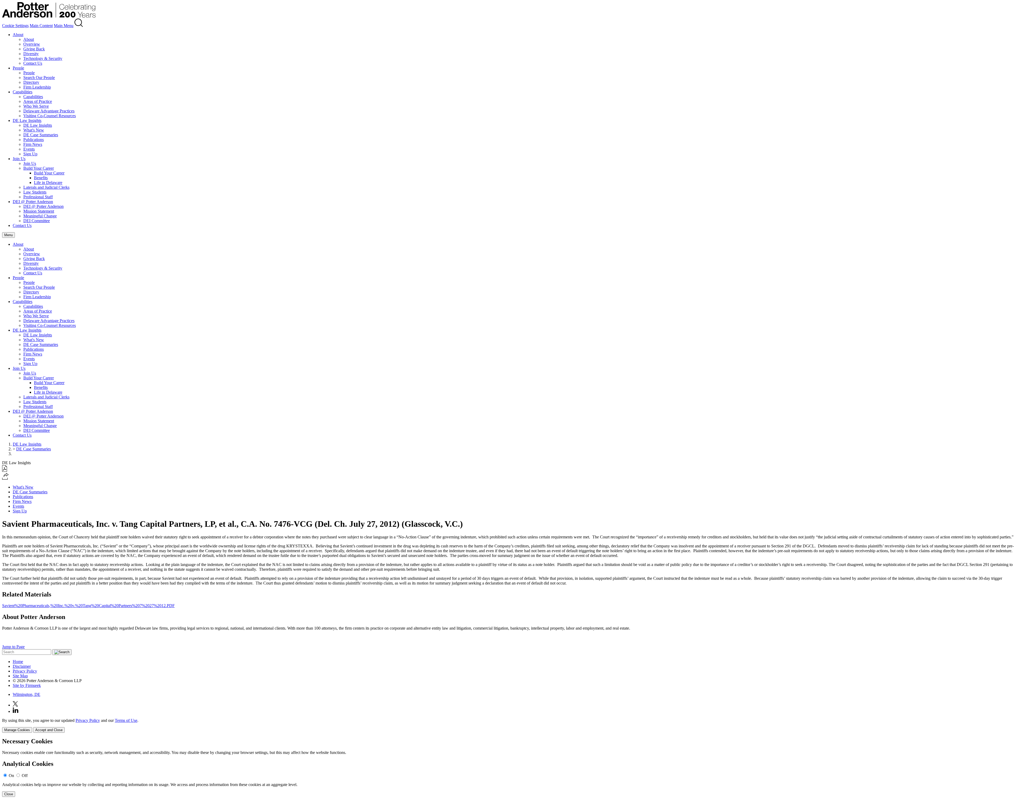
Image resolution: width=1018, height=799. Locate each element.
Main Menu (63, 25)
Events (29, 149)
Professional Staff (38, 197)
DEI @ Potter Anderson (33, 201)
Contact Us (32, 63)
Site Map (20, 676)
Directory (31, 82)
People (18, 68)
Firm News (32, 144)
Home (18, 661)
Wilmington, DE (26, 694)
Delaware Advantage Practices (48, 111)
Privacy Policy (25, 671)
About (18, 34)
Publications (33, 139)
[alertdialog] (509, 767)
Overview (31, 44)
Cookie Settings (15, 25)
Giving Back (34, 49)
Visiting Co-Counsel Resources (49, 115)
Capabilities (22, 92)
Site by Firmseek (27, 685)
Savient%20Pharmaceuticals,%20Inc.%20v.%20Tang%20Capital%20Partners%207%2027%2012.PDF (88, 605)
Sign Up (30, 154)
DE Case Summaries (40, 135)
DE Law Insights (27, 120)
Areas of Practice (37, 101)
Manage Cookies (17, 730)
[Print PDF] (4, 470)
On (11, 775)
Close (8, 794)
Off (25, 775)
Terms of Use (126, 720)
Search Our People (39, 77)
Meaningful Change (40, 216)
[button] (5, 478)
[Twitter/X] (15, 705)
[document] (509, 767)
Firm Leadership (37, 87)
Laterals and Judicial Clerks (46, 187)
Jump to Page (13, 646)
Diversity (31, 53)
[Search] (78, 25)
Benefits (41, 177)
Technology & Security (42, 58)
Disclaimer (22, 666)
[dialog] (509, 725)
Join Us (19, 158)
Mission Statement (38, 211)
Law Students (34, 192)
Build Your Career (38, 168)
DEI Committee (36, 220)
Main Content (41, 25)
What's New (33, 130)
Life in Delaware (48, 182)
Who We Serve (36, 106)
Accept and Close (49, 730)
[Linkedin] (15, 711)
